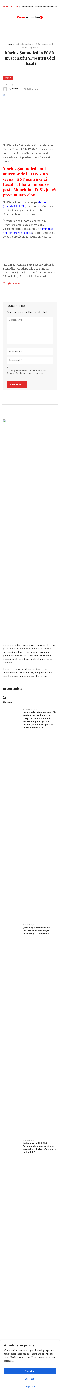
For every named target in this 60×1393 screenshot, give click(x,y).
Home (10, 44)
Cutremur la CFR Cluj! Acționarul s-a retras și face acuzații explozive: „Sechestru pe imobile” (40, 1147)
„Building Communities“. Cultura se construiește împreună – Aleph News (37, 930)
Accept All (30, 1371)
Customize (30, 1379)
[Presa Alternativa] (30, 17)
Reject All (30, 1386)
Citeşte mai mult (13, 283)
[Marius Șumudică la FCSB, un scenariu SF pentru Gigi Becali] (30, 114)
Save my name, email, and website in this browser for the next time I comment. (27, 372)
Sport (8, 78)
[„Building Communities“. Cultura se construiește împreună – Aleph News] (12, 1029)
